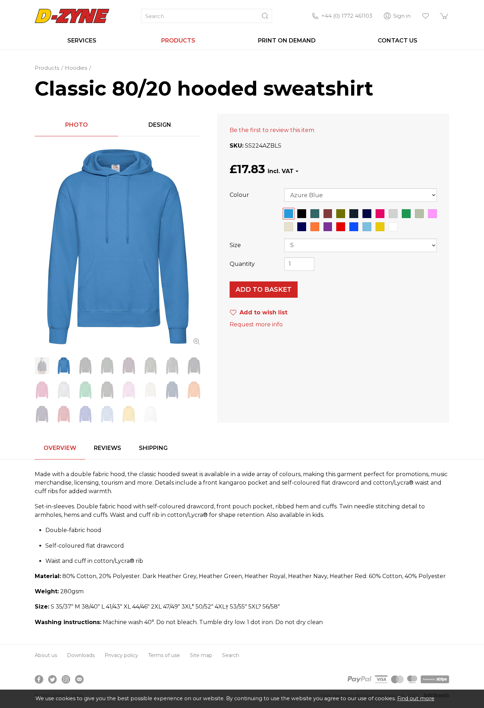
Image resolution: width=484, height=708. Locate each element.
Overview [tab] (60, 448)
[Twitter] (52, 679)
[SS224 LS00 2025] (42, 366)
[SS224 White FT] (150, 414)
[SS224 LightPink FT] (129, 390)
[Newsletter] (79, 679)
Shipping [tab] (153, 448)
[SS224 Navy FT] (172, 390)
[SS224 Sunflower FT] (129, 414)
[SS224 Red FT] (63, 414)
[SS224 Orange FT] (194, 390)
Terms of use (164, 655)
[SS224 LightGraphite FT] (107, 390)
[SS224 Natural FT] (150, 390)
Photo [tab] (76, 124)
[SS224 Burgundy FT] (129, 366)
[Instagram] (66, 679)
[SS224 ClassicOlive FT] (150, 366)
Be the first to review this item (272, 130)
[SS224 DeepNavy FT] (194, 366)
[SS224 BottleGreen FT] (107, 366)
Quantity (242, 264)
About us (46, 655)
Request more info (256, 324)
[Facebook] (39, 679)
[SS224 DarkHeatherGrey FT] (172, 366)
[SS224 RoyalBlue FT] (85, 414)
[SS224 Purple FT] (42, 414)
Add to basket (264, 289)
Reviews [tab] (107, 448)
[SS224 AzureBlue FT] (118, 247)
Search (230, 655)
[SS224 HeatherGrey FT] (63, 390)
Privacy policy (121, 655)
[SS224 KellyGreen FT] (85, 390)
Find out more (415, 698)
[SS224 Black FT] (85, 366)
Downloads (81, 655)
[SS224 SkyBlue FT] (107, 414)
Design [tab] (159, 124)
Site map (201, 655)
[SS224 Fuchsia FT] (42, 390)
